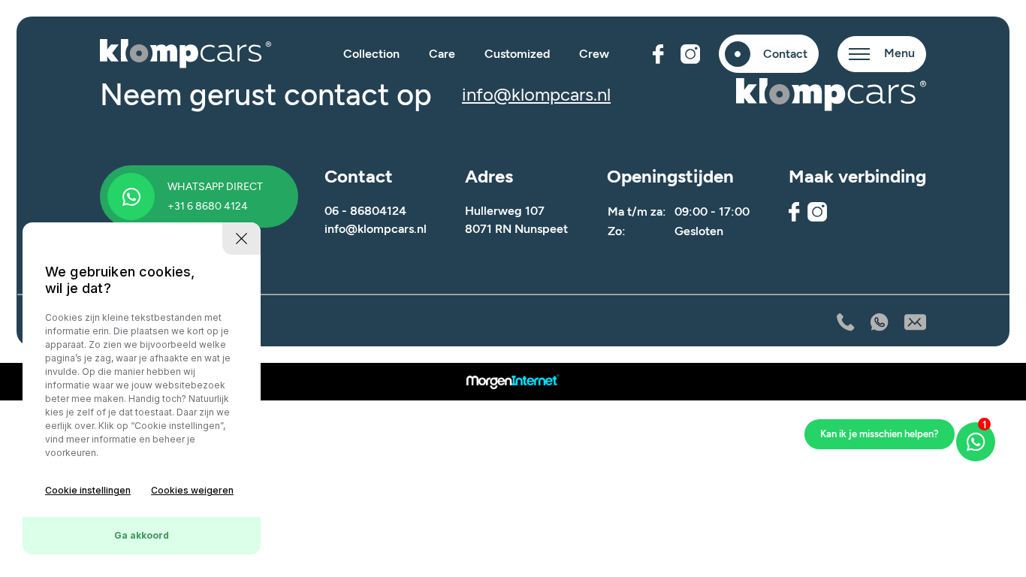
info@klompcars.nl (536, 94)
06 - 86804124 (365, 211)
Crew (594, 54)
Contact (785, 54)
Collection (371, 54)
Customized (517, 54)
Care (442, 54)
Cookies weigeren (192, 490)
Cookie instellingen (88, 490)
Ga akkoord (141, 535)
